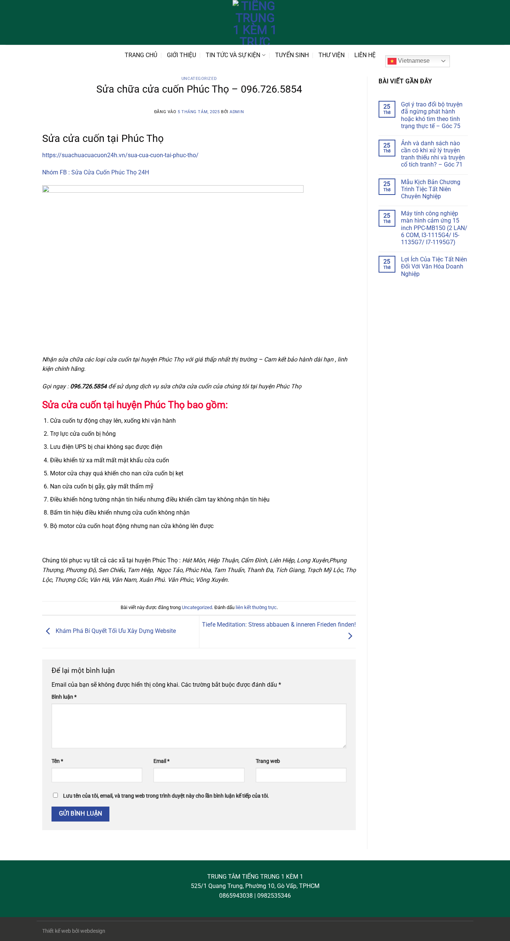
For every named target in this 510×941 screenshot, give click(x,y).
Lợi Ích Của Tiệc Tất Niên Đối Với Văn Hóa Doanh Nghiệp (434, 266)
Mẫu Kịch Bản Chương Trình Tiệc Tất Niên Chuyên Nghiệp (430, 189)
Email (161, 761)
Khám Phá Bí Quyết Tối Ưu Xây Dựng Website (115, 631)
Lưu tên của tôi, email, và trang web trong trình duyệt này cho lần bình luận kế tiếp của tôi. (166, 796)
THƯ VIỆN (331, 55)
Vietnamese (413, 61)
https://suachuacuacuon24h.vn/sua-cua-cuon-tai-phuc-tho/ (120, 155)
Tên (57, 761)
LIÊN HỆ (365, 55)
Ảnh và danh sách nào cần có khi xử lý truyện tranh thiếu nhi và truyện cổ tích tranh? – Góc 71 (433, 154)
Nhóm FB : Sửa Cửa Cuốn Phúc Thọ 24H (95, 172)
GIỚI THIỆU (181, 55)
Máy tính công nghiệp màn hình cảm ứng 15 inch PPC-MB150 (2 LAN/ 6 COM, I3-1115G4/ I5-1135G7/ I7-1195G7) (434, 228)
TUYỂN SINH (292, 55)
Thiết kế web (56, 931)
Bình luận (64, 697)
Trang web (268, 761)
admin (237, 111)
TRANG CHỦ (141, 55)
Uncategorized (199, 78)
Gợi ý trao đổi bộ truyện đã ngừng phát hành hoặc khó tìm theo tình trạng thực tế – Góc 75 (432, 115)
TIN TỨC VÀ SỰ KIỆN (233, 55)
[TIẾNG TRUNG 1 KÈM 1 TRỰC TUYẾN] (255, 22)
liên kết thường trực (256, 607)
